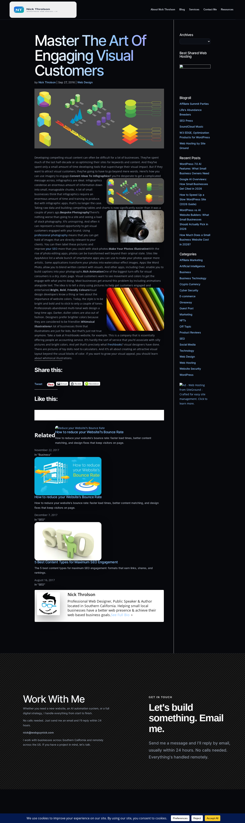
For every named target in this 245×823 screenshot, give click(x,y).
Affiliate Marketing (191, 260)
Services (194, 9)
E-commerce (187, 296)
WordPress (187, 374)
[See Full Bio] (132, 615)
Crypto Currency (190, 284)
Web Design (85, 82)
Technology (187, 350)
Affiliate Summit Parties (194, 103)
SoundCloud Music (191, 126)
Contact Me (210, 9)
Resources (227, 9)
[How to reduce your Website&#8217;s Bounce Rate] (67, 493)
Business (185, 272)
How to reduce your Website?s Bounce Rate (89, 432)
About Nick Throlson (163, 9)
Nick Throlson (47, 82)
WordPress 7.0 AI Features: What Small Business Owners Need (194, 168)
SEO (182, 338)
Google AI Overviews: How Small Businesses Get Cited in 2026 (194, 184)
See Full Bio (120, 615)
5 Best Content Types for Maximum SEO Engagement (76, 562)
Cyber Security (189, 290)
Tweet (38, 383)
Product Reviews (190, 332)
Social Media (188, 344)
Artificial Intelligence (192, 266)
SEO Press (186, 120)
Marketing (186, 314)
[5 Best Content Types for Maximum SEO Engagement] (67, 558)
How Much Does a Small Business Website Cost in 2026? (195, 239)
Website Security (190, 368)
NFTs (183, 320)
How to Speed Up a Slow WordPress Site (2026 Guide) (193, 199)
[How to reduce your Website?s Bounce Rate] (80, 428)
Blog (182, 9)
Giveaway (186, 302)
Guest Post (187, 308)
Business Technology (193, 278)
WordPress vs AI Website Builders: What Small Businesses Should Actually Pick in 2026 (194, 219)
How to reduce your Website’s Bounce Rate (68, 497)
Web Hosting (188, 362)
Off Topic (185, 326)
